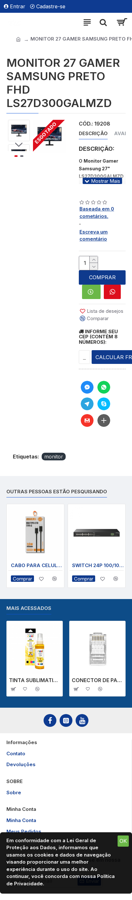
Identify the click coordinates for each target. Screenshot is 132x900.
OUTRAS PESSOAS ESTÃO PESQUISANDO (56, 492)
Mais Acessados (28, 608)
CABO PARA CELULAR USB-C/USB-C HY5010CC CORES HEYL (36, 565)
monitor (53, 456)
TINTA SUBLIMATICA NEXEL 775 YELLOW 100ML (34, 680)
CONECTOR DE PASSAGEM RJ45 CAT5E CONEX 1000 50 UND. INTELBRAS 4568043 (97, 680)
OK (123, 841)
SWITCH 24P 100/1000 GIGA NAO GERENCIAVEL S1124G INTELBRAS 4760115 (98, 565)
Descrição (93, 133)
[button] (18, 124)
